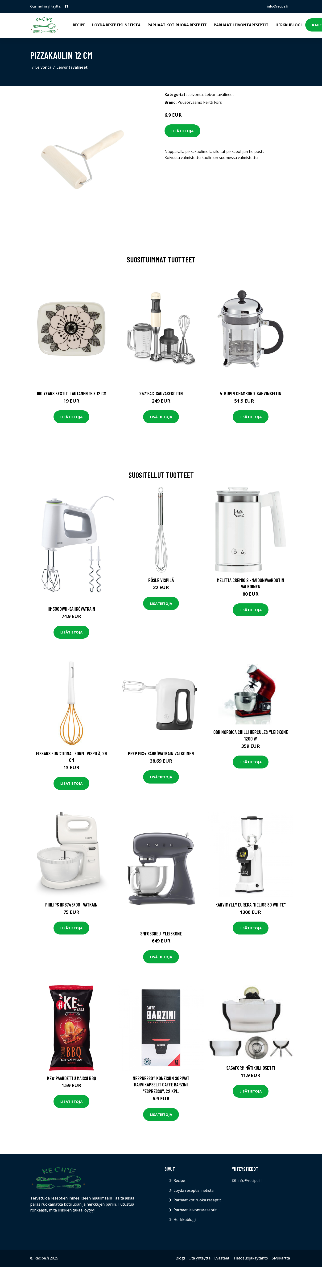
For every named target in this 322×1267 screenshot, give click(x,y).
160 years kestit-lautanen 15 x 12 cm (71, 393)
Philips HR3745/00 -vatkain (71, 904)
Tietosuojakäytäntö (250, 1258)
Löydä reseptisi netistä (116, 25)
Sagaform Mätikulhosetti (250, 1068)
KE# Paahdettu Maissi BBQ (71, 1078)
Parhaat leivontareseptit (241, 25)
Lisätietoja (182, 130)
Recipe (79, 25)
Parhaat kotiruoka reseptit (177, 25)
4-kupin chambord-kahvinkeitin (250, 393)
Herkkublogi (289, 25)
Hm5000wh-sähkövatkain (71, 609)
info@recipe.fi (277, 6)
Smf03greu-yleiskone (161, 933)
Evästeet (221, 1258)
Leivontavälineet (72, 67)
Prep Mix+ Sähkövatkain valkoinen (161, 753)
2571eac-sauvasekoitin (161, 393)
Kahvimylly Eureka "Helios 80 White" (250, 904)
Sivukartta (281, 1258)
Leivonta (43, 67)
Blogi (180, 1258)
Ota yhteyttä (200, 1258)
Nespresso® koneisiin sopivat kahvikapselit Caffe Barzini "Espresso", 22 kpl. (161, 1084)
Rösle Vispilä (161, 580)
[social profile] (66, 6)
